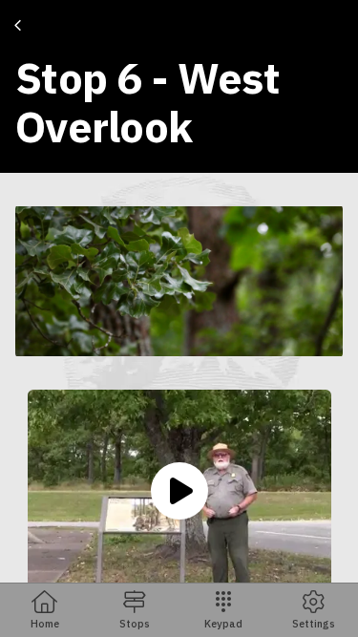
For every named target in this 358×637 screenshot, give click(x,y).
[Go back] (20, 26)
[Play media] (179, 491)
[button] (179, 281)
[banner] (179, 86)
